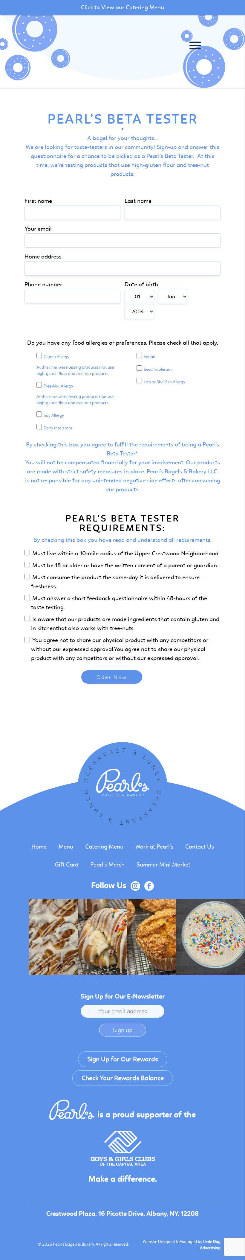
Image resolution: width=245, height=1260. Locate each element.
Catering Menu (104, 846)
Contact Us (199, 846)
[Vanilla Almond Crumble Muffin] (165, 937)
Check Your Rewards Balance (123, 1078)
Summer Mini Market (163, 864)
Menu (66, 846)
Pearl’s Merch (107, 864)
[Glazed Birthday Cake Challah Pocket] (116, 937)
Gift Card (66, 864)
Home (39, 846)
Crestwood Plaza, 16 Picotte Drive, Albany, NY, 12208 (122, 1214)
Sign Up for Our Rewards (122, 1059)
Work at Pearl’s (154, 846)
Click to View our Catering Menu (122, 7)
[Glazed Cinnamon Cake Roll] (67, 937)
